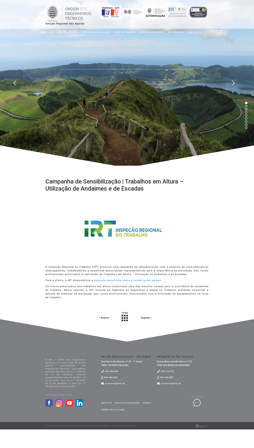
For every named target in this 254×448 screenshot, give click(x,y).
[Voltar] (125, 317)
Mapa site (106, 403)
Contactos (194, 32)
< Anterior (104, 317)
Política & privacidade (127, 403)
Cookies (147, 403)
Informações (175, 32)
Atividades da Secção (96, 32)
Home (43, 32)
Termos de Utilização (113, 410)
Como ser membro (125, 32)
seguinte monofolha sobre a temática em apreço (127, 280)
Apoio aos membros (151, 32)
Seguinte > (146, 317)
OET (52, 32)
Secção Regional (68, 32)
